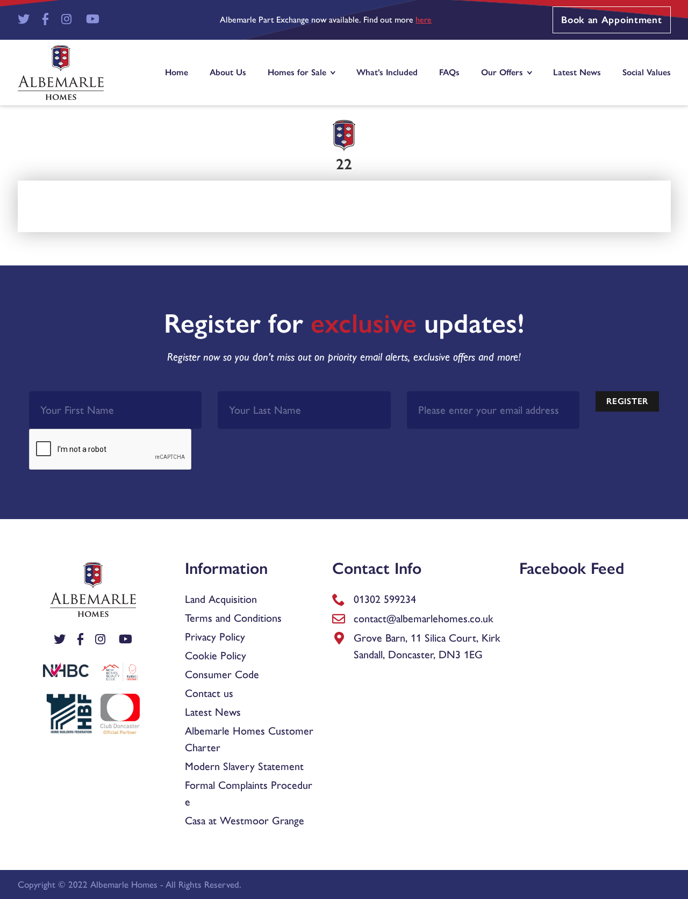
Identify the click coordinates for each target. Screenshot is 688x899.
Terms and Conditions (233, 618)
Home (176, 72)
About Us (228, 72)
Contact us (209, 693)
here (423, 20)
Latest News (577, 72)
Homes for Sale (297, 72)
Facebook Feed (572, 568)
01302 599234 (385, 599)
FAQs (449, 72)
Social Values (646, 72)
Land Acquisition (221, 599)
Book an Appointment (611, 20)
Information (226, 568)
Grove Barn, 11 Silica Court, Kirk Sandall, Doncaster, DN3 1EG (427, 646)
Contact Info (376, 568)
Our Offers (502, 72)
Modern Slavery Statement (244, 766)
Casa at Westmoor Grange (244, 820)
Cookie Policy (215, 655)
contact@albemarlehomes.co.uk (423, 618)
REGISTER (627, 401)
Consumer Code (222, 674)
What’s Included (387, 72)
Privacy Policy (215, 636)
